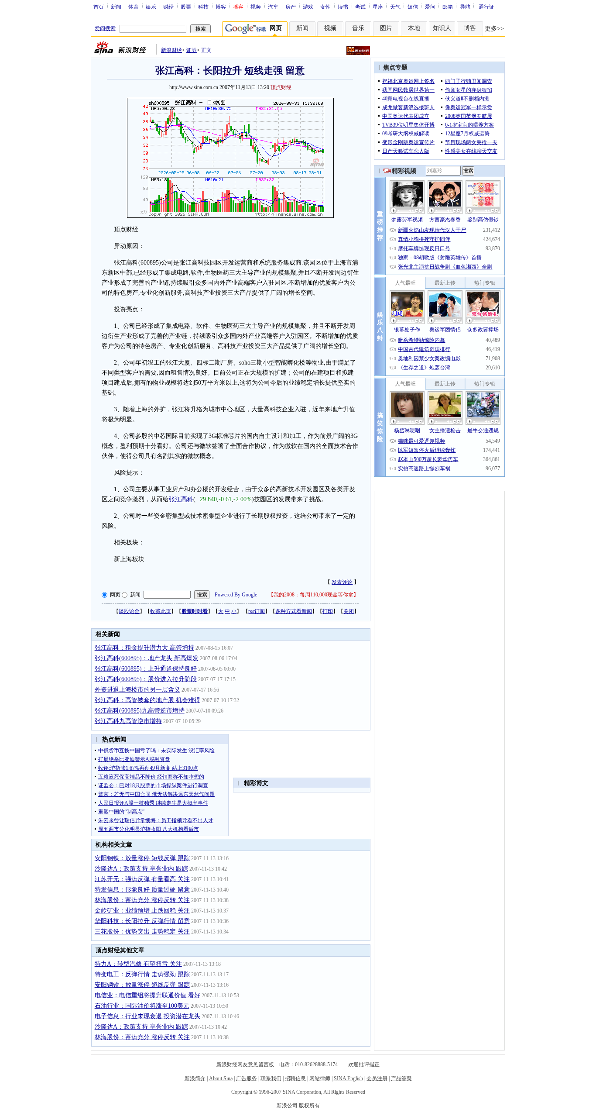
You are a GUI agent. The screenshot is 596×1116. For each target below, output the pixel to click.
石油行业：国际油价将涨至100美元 (142, 1005)
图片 (386, 28)
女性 (325, 6)
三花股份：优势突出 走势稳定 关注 (142, 931)
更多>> (494, 28)
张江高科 (181, 499)
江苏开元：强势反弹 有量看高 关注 (142, 879)
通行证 (486, 6)
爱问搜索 (105, 28)
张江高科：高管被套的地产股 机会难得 (147, 700)
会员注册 (377, 1078)
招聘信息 (295, 1078)
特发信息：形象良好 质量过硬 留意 (142, 889)
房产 (290, 6)
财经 (168, 6)
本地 (414, 28)
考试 (360, 6)
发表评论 (342, 582)
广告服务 (246, 1078)
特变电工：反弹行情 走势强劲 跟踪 (142, 974)
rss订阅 (256, 611)
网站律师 (319, 1078)
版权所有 (309, 1105)
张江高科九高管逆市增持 (128, 721)
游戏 (308, 6)
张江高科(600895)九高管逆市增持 (140, 710)
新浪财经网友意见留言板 (245, 1064)
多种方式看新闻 (293, 611)
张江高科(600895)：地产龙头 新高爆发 (147, 658)
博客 (221, 6)
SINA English (348, 1078)
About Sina (221, 1078)
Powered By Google (236, 595)
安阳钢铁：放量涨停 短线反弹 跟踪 (142, 858)
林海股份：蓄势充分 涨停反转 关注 (142, 900)
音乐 (358, 28)
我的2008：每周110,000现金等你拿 (313, 595)
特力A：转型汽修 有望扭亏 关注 (138, 964)
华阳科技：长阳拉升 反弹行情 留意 (142, 921)
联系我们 (270, 1078)
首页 (98, 6)
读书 (343, 6)
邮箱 (447, 6)
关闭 (348, 611)
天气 (395, 6)
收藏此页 (160, 611)
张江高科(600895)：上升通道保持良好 (146, 668)
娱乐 (151, 6)
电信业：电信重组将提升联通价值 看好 (147, 995)
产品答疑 (401, 1078)
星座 (378, 6)
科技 (203, 6)
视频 (255, 6)
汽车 (273, 6)
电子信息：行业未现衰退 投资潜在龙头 (147, 1016)
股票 (186, 6)
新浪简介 (195, 1078)
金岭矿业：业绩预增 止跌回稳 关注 (142, 910)
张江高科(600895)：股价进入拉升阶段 (146, 679)
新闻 (116, 6)
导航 (465, 6)
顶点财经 (281, 87)
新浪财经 (171, 50)
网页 (115, 595)
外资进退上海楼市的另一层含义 (137, 689)
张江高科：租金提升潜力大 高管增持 (144, 647)
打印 (327, 611)
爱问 (430, 6)
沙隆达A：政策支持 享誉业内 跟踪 (141, 868)
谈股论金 (129, 611)
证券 (191, 50)
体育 (133, 6)
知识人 (442, 28)
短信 (413, 6)
